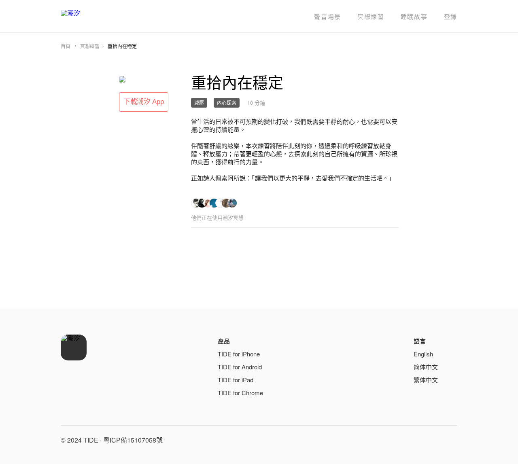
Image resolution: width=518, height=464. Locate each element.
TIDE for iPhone (239, 354)
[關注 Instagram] (430, 440)
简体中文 (426, 366)
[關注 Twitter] (449, 440)
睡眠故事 (414, 16)
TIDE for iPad (235, 379)
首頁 (65, 45)
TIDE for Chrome (240, 392)
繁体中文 (426, 379)
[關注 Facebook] (410, 440)
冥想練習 (370, 16)
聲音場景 (327, 16)
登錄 (450, 16)
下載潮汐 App (143, 102)
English (423, 354)
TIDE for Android (240, 366)
